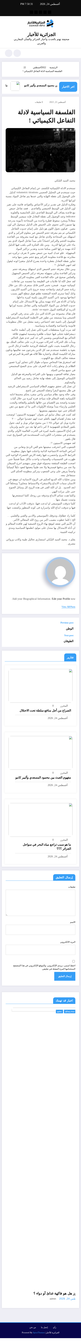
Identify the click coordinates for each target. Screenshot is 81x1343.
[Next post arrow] (9, 640)
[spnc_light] (8, 53)
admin (18, 1299)
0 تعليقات (39, 102)
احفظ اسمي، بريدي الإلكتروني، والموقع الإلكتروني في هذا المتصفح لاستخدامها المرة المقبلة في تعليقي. (44, 967)
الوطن (69, 628)
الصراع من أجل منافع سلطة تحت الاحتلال (45, 710)
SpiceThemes (38, 1333)
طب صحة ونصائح (37, 1011)
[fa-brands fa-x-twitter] (45, 12)
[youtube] (31, 12)
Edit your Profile (61, 598)
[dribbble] (40, 12)
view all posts (68, 607)
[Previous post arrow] (9, 626)
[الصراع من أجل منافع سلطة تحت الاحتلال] (40, 685)
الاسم (72, 922)
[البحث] (17, 53)
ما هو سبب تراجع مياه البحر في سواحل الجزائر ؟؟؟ (47, 846)
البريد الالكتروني (67, 942)
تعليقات (71, 887)
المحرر (64, 705)
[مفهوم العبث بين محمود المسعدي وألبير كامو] (40, 752)
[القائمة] (74, 53)
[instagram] (36, 12)
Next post (68, 635)
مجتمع (24, 1011)
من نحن (32, 1327)
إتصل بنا (44, 1327)
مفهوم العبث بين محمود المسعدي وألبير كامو (56, 85)
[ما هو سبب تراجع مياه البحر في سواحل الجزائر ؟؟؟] (40, 819)
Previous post (66, 622)
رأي (54, 1327)
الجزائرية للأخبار (41, 34)
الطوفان (68, 641)
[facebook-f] (49, 12)
